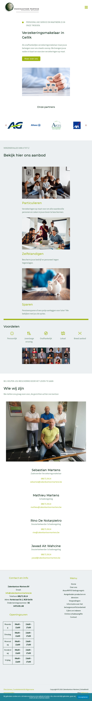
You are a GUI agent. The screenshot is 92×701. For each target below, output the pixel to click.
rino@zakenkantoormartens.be (46, 532)
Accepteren (83, 697)
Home (73, 584)
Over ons (73, 587)
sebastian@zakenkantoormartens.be (46, 482)
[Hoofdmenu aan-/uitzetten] (86, 7)
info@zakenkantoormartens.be (19, 593)
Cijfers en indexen (73, 610)
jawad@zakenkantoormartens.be (46, 558)
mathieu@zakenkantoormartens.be (46, 507)
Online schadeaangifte (73, 614)
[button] (31, 58)
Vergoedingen (74, 601)
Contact (73, 617)
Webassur (84, 693)
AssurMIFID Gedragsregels (73, 590)
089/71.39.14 (46, 478)
